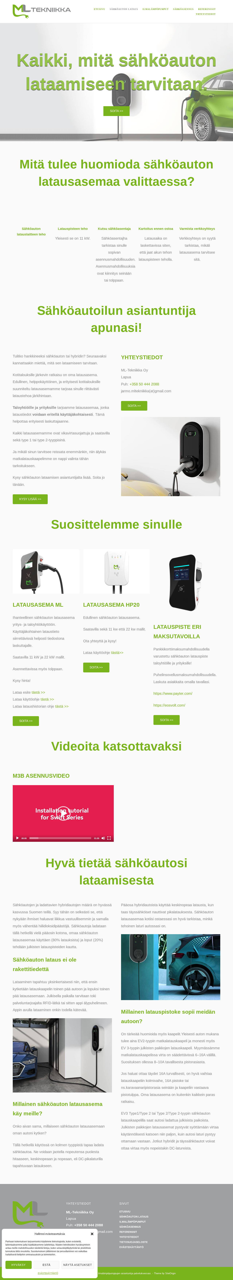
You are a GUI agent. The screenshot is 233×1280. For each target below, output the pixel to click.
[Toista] (17, 838)
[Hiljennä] (103, 838)
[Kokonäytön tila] (109, 838)
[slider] (60, 838)
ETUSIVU (99, 9)
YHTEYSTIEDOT (206, 14)
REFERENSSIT (207, 9)
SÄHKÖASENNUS (183, 9)
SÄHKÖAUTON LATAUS (124, 9)
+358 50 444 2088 (144, 384)
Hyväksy (18, 1264)
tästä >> (38, 692)
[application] (63, 813)
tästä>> (116, 653)
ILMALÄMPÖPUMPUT (156, 9)
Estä (46, 1264)
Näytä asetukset (77, 1264)
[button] (92, 1234)
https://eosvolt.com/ (169, 705)
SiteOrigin (170, 1273)
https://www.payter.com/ (172, 693)
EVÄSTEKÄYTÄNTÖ (48, 1273)
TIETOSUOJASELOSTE (133, 1242)
